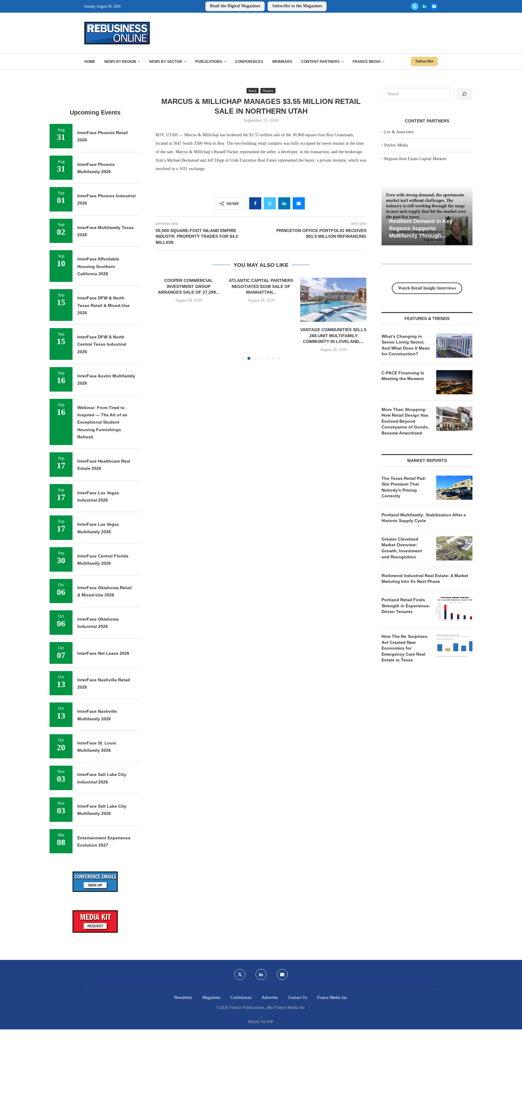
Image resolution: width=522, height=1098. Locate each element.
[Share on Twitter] (270, 203)
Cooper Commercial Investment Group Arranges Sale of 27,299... (189, 286)
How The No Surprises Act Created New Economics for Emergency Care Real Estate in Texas (404, 648)
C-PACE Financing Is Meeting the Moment (403, 375)
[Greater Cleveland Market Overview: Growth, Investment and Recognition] (454, 548)
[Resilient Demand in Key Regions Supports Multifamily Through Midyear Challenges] (427, 215)
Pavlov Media (396, 145)
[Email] (434, 6)
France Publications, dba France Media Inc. (267, 1007)
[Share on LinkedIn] (284, 203)
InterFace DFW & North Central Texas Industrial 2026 (101, 344)
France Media (367, 62)
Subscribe (424, 61)
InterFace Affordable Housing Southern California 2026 (98, 266)
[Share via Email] (299, 203)
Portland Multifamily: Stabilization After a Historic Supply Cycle (424, 517)
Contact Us (297, 997)
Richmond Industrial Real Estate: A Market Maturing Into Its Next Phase (425, 578)
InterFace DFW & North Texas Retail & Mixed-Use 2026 (103, 305)
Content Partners (320, 62)
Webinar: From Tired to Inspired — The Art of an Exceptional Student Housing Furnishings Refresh (102, 422)
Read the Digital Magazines (235, 6)
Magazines (211, 997)
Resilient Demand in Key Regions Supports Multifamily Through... (421, 228)
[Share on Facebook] (255, 203)
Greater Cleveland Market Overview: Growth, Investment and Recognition (402, 548)
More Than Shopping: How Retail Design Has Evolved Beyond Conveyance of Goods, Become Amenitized (405, 421)
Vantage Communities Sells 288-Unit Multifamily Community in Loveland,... (333, 335)
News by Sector (165, 62)
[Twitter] (414, 6)
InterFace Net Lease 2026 (103, 653)
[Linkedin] (424, 6)
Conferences (249, 62)
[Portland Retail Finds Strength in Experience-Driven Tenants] (454, 609)
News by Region (120, 62)
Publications (208, 62)
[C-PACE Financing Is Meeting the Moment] (454, 382)
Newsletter (183, 997)
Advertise (270, 997)
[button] (164, 318)
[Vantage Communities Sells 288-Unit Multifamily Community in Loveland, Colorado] (333, 300)
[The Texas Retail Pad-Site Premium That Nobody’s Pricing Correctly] (454, 488)
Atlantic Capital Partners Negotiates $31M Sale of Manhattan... (261, 286)
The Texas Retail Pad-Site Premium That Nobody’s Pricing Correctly (404, 487)
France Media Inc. (332, 997)
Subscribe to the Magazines (297, 6)
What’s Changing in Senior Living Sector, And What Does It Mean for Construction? (406, 345)
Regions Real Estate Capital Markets (415, 159)
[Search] (464, 94)
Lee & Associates (399, 132)
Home (89, 62)
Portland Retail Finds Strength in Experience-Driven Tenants (406, 605)
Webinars (282, 62)
